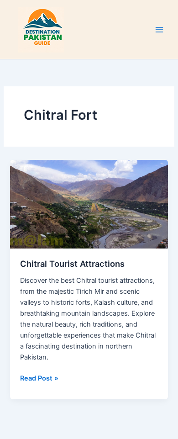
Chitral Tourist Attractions (72, 264)
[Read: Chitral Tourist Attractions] (89, 204)
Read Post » (39, 377)
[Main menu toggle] (159, 29)
